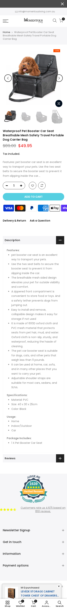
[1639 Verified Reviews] (33, 504)
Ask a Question (40, 220)
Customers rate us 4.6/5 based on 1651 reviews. (43, 509)
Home (6, 32)
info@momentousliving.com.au (36, 11)
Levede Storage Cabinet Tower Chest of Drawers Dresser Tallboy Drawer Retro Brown (39, 594)
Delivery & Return (14, 220)
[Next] (59, 78)
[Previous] (8, 78)
